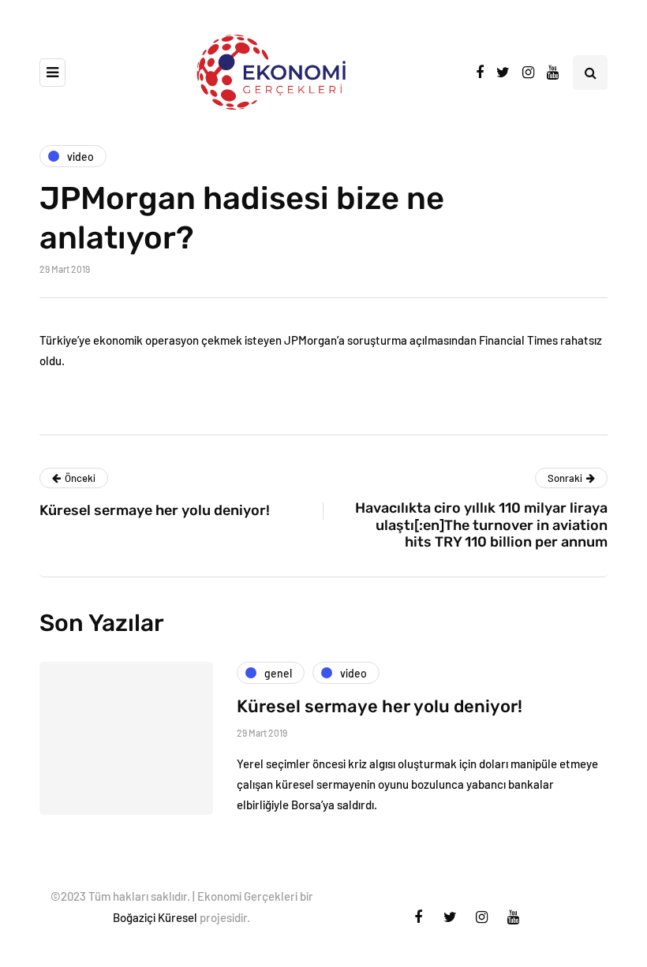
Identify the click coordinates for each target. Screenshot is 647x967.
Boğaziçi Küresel (155, 917)
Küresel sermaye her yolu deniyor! (379, 706)
